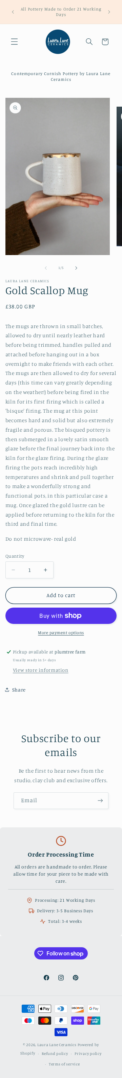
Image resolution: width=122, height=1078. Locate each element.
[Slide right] (76, 267)
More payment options (61, 632)
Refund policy (55, 1053)
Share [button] (19, 690)
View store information (40, 670)
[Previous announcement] (12, 11)
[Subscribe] (100, 800)
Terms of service (64, 1064)
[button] (14, 42)
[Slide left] (45, 267)
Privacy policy (88, 1053)
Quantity (14, 556)
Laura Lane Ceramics (57, 1044)
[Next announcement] (109, 11)
